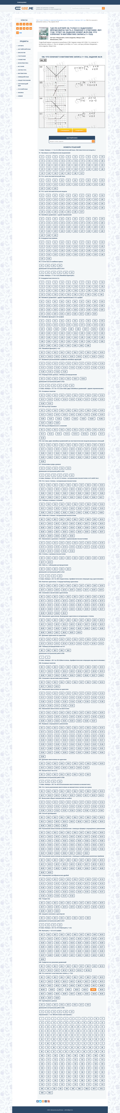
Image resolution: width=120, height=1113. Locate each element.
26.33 (71, 632)
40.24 (72, 868)
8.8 (88, 301)
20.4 (61, 519)
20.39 (49, 536)
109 (102, 1055)
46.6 (75, 977)
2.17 (82, 184)
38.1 (42, 817)
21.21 (49, 551)
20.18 (94, 523)
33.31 (57, 740)
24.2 (48, 585)
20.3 (55, 519)
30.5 (68, 682)
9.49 (42, 341)
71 (66, 1043)
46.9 (94, 977)
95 (78, 1051)
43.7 (81, 918)
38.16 (79, 821)
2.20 (102, 184)
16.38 (42, 461)
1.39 (95, 169)
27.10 (101, 639)
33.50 (64, 748)
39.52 (79, 853)
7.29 (95, 290)
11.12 (49, 367)
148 (95, 1072)
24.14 (64, 590)
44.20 (42, 943)
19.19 (101, 508)
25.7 (81, 596)
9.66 (88, 345)
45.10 (101, 966)
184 (67, 1088)
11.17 (86, 367)
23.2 (48, 569)
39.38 (42, 849)
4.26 (75, 227)
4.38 (88, 231)
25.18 (94, 601)
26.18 (94, 624)
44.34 (79, 947)
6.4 (60, 265)
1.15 (68, 161)
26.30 (49, 632)
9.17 (82, 325)
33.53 (86, 748)
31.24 (72, 701)
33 (102, 1027)
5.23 (55, 250)
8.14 (62, 305)
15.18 (42, 438)
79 (48, 1047)
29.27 (93, 675)
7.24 (62, 290)
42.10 (101, 903)
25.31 (57, 609)
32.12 (49, 716)
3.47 (81, 212)
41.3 (55, 879)
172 (55, 1084)
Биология (21, 52)
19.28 (101, 512)
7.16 (75, 286)
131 (48, 1068)
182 (54, 1088)
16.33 (72, 457)
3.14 (62, 199)
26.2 (48, 620)
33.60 (72, 752)
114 (69, 1060)
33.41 (64, 744)
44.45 (94, 951)
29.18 (94, 671)
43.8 (88, 918)
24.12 (49, 590)
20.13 (57, 523)
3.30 (102, 203)
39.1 (42, 832)
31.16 (79, 697)
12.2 (48, 378)
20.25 (79, 527)
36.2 (48, 791)
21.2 (48, 543)
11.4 (61, 363)
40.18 (94, 864)
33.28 (101, 736)
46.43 (86, 994)
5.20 (102, 246)
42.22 (57, 911)
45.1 (42, 966)
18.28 (101, 493)
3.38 (88, 208)
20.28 (101, 527)
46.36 (101, 989)
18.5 (68, 485)
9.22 (49, 329)
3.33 (55, 208)
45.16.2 (88, 970)
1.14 (62, 161)
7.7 (82, 282)
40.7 (81, 860)
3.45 (68, 212)
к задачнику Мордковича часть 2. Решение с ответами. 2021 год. (68, 20)
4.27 (82, 227)
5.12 (48, 246)
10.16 (79, 356)
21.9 (94, 543)
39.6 (75, 832)
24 (48, 1027)
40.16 (79, 864)
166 (82, 1080)
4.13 (55, 223)
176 (82, 1084)
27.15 (71, 643)
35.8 (88, 774)
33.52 (79, 748)
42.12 (49, 907)
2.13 (55, 184)
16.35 (86, 457)
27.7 (81, 639)
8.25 (68, 310)
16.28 (101, 453)
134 (69, 1068)
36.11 (42, 795)
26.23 (64, 628)
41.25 (79, 887)
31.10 (101, 693)
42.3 (55, 903)
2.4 (62, 180)
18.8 (88, 485)
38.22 (57, 825)
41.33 (72, 891)
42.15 (72, 907)
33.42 (72, 744)
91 (54, 1051)
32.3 (55, 712)
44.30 (49, 947)
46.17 (86, 981)
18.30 (49, 497)
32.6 (75, 712)
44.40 (57, 951)
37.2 (48, 802)
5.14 (62, 246)
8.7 (82, 301)
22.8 (88, 558)
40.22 (57, 868)
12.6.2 (83, 378)
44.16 (79, 938)
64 (90, 1039)
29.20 (42, 675)
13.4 (61, 395)
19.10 (101, 504)
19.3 (55, 504)
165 (75, 1080)
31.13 (57, 697)
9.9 (95, 321)
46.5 (68, 977)
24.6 (75, 585)
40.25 (79, 868)
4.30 (102, 227)
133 (62, 1068)
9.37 (95, 333)
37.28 (101, 810)
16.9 (94, 445)
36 (54, 1031)
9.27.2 (94, 329)
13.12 (49, 399)
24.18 (93, 590)
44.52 (79, 955)
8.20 (102, 305)
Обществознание (24, 80)
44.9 (94, 934)
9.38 (102, 333)
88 (102, 1047)
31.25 (79, 701)
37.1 (42, 802)
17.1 (42, 468)
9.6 (75, 321)
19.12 (49, 508)
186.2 (87, 1088)
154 (69, 1076)
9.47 (95, 337)
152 (55, 1076)
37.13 (57, 806)
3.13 (55, 199)
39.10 (101, 832)
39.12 (49, 836)
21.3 (55, 543)
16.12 (49, 449)
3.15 (68, 199)
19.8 (88, 504)
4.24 (62, 227)
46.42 (79, 994)
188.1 (42, 1093)
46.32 (68, 989)
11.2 (48, 363)
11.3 (55, 363)
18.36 (93, 497)
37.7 (81, 802)
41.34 (79, 891)
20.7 (81, 519)
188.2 (49, 1093)
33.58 (57, 752)
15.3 (55, 430)
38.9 (94, 817)
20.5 (68, 519)
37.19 (101, 806)
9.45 (82, 337)
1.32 (48, 169)
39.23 (64, 841)
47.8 (88, 1005)
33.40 (57, 744)
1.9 (95, 157)
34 (41, 1031)
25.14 (64, 601)
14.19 (101, 414)
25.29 (42, 609)
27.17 (86, 643)
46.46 (42, 998)
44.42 (72, 951)
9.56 (88, 341)
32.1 (42, 712)
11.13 (57, 367)
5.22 (48, 250)
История (21, 66)
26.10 (101, 620)
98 (96, 1051)
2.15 (68, 184)
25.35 (86, 609)
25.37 (101, 609)
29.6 (75, 667)
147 (89, 1072)
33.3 (55, 728)
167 (89, 1080)
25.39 (49, 613)
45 (41, 1035)
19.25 (79, 512)
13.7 (81, 395)
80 (54, 1047)
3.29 (95, 203)
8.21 (42, 310)
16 (66, 1023)
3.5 (68, 195)
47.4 (61, 1005)
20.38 (42, 536)
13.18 (94, 399)
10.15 (71, 356)
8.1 (42, 301)
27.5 (68, 639)
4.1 (42, 219)
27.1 (42, 639)
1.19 (95, 161)
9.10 (102, 321)
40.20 (42, 868)
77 (102, 1043)
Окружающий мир (23, 84)
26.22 (57, 628)
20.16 (79, 523)
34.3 (55, 763)
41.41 (64, 896)
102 (55, 1055)
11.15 (72, 367)
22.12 (49, 562)
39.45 (94, 849)
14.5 (68, 410)
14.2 (48, 410)
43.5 (68, 918)
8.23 (55, 310)
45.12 (49, 970)
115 (75, 1060)
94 (72, 1051)
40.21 (49, 868)
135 (75, 1068)
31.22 (57, 701)
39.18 (94, 836)
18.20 (42, 493)
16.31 (57, 457)
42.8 (88, 903)
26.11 (42, 624)
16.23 (64, 453)
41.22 (57, 887)
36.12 (49, 795)
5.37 (82, 254)
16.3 (55, 445)
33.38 (42, 744)
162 (55, 1080)
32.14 (64, 716)
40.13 (57, 864)
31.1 (42, 693)
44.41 (64, 951)
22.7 (81, 558)
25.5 (68, 596)
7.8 (88, 282)
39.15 (72, 836)
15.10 (101, 430)
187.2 (101, 1088)
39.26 (86, 841)
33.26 (86, 736)
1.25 (68, 165)
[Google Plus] (48, 1101)
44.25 (79, 943)
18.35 (86, 497)
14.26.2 (101, 418)
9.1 (42, 321)
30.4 (61, 682)
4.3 (55, 219)
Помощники (21, 2)
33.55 (101, 748)
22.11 (42, 562)
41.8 (88, 879)
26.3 (55, 620)
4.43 (55, 235)
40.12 (49, 864)
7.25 (68, 290)
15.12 (50, 434)
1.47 (81, 173)
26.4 (61, 620)
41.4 (61, 879)
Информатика (23, 63)
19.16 (79, 508)
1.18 (88, 161)
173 (62, 1084)
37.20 (42, 810)
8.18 (88, 305)
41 (84, 1031)
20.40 (57, 536)
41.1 (42, 879)
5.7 (82, 242)
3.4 (62, 195)
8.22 (48, 310)
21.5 (68, 543)
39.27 (94, 841)
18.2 (48, 485)
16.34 (79, 457)
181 (48, 1088)
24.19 (101, 590)
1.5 (68, 157)
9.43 (68, 337)
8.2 (48, 301)
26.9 (94, 620)
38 (66, 1031)
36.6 (75, 791)
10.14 (64, 356)
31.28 (101, 701)
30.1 (42, 682)
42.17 (86, 907)
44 (102, 1031)
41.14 (64, 883)
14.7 (81, 410)
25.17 (86, 601)
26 (60, 1027)
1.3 (55, 157)
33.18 (94, 732)
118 (95, 1060)
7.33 (55, 294)
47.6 (75, 1005)
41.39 (49, 896)
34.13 (57, 767)
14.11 (42, 414)
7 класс (41, 20)
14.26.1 (91, 418)
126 (82, 1064)
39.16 (79, 836)
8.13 (55, 305)
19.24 (71, 512)
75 (90, 1043)
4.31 (42, 231)
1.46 (75, 173)
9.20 (102, 325)
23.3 (55, 569)
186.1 (79, 1088)
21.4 (61, 543)
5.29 (95, 250)
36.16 (79, 795)
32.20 (42, 721)
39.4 (61, 832)
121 (48, 1064)
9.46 (88, 337)
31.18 (94, 697)
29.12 (49, 671)
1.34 (62, 169)
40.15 (72, 864)
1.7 (82, 157)
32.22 (57, 721)
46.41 (72, 994)
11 (17, 33)
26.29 (42, 632)
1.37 (82, 169)
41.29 (42, 891)
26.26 (86, 628)
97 (90, 1051)
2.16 (75, 184)
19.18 (94, 508)
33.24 (72, 736)
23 (41, 1027)
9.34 (75, 333)
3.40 (102, 208)
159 (102, 1076)
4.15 (68, 223)
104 (69, 1055)
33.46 (101, 744)
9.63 (68, 345)
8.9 (95, 301)
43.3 (55, 918)
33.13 (57, 732)
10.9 (94, 352)
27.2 (48, 639)
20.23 (64, 527)
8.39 (94, 314)
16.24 (72, 453)
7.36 (75, 294)
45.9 (94, 966)
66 (102, 1039)
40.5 (68, 860)
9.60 (48, 345)
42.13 (57, 907)
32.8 (88, 712)
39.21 (49, 841)
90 (48, 1051)
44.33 (72, 947)
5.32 (48, 254)
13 (48, 1023)
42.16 (79, 907)
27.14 (64, 643)
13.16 (79, 399)
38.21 (49, 825)
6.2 (48, 265)
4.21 (42, 227)
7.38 (88, 294)
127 (89, 1064)
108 (95, 1055)
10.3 (55, 352)
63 (84, 1039)
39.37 (101, 845)
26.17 (86, 624)
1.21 (42, 165)
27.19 (101, 643)
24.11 (42, 590)
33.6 (75, 728)
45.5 (68, 966)
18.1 (42, 485)
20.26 (86, 527)
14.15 (72, 414)
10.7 (81, 352)
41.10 (101, 879)
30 (84, 1027)
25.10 (101, 596)
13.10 (101, 395)
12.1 (42, 378)
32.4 (61, 712)
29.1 (42, 667)
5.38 (88, 254)
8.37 (81, 314)
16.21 (49, 453)
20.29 (42, 532)
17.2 (48, 468)
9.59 (42, 345)
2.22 (48, 188)
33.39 (49, 744)
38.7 (81, 817)
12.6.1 (75, 378)
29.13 (57, 671)
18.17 (86, 489)
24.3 (55, 585)
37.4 (61, 802)
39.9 (94, 832)
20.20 (42, 527)
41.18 (94, 883)
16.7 (81, 445)
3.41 (42, 212)
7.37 (81, 294)
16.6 (75, 445)
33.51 (72, 748)
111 (48, 1060)
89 (41, 1051)
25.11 (42, 601)
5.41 (42, 258)
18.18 (94, 489)
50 (72, 1035)
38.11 (42, 821)
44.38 (42, 951)
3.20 (102, 199)
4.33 (55, 231)
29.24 (71, 675)
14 (54, 1023)
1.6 (75, 157)
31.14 (64, 697)
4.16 (75, 223)
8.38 (88, 314)
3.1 (42, 195)
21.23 (64, 551)
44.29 (42, 947)
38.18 (94, 821)
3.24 (62, 203)
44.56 (42, 959)
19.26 (86, 512)
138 (95, 1068)
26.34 (79, 632)
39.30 (49, 845)
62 (78, 1039)
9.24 (63, 329)
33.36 (94, 740)
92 (60, 1051)
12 (41, 1023)
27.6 (75, 639)
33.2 (48, 728)
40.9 (94, 860)
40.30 (49, 872)
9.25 (71, 329)
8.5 (68, 301)
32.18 (94, 716)
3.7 (82, 195)
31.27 (94, 701)
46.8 (88, 977)
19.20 (42, 512)
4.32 (48, 231)
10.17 (86, 356)
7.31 (42, 294)
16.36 (94, 457)
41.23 (64, 887)
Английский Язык (24, 49)
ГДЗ (37, 20)
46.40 (64, 994)
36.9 (94, 791)
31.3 (55, 693)
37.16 (79, 806)
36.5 (68, 791)
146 (82, 1072)
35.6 (75, 774)
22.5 (68, 558)
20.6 (75, 519)
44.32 (64, 947)
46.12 (49, 981)
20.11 (42, 523)
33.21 (49, 736)
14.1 (42, 410)
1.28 (88, 165)
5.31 (42, 254)
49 (66, 1035)
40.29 (42, 872)
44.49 (57, 955)
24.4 (61, 585)
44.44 (86, 951)
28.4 (61, 650)
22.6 (75, 558)
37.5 (68, 802)
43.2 (48, 918)
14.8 (88, 410)
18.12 (49, 489)
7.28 (88, 290)
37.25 (79, 810)
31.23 (64, 701)
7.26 (75, 290)
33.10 (101, 728)
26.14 (64, 624)
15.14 (66, 434)
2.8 (88, 180)
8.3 (55, 301)
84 (78, 1047)
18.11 (42, 489)
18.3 (55, 485)
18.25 (79, 493)
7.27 (82, 290)
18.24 (72, 493)
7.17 (82, 286)
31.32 (64, 705)
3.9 (95, 195)
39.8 (88, 832)
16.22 (57, 453)
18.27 (94, 493)
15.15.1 (75, 434)
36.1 (42, 791)
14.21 (50, 418)
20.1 (42, 519)
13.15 (72, 399)
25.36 (94, 609)
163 (62, 1080)
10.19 (101, 356)
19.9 (94, 504)
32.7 (81, 712)
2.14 (62, 184)
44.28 (101, 943)
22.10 (101, 558)
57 (48, 1039)
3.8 (88, 195)
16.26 (86, 453)
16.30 (49, 457)
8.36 (75, 314)
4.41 (42, 235)
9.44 (75, 337)
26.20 (42, 628)
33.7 (81, 728)
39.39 (49, 849)
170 (42, 1084)
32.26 (86, 721)
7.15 (68, 286)
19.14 (64, 508)
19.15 (72, 508)
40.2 (48, 860)
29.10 (101, 667)
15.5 (68, 430)
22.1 (42, 558)
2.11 (42, 184)
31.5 (68, 693)
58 (54, 1039)
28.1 (42, 650)
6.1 (42, 265)
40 (78, 1031)
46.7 (81, 977)
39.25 (79, 841)
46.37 (42, 994)
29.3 (55, 667)
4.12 (48, 223)
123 (62, 1064)
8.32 (48, 314)
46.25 (79, 985)
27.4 (61, 639)
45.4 (61, 966)
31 (90, 1027)
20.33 (72, 532)
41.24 (72, 887)
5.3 (55, 242)
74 (84, 1043)
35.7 (81, 774)
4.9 (95, 219)
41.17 (86, 883)
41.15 (72, 883)
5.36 (75, 254)
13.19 (101, 399)
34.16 (79, 767)
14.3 (55, 410)
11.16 (79, 367)
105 (75, 1055)
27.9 (94, 639)
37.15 (72, 806)
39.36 (94, 845)
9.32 (62, 333)
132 (55, 1068)
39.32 (64, 845)
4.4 (62, 219)
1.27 (82, 165)
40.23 (64, 868)
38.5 (68, 817)
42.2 (48, 903)
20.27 (94, 527)
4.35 (68, 231)
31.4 (61, 693)
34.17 (86, 767)
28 (72, 1027)
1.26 (75, 165)
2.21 (42, 188)
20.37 (101, 532)
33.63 (94, 752)
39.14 (64, 836)
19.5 (68, 504)
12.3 (55, 378)
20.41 (64, 536)
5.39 (95, 254)
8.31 (42, 314)
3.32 (48, 208)
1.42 (48, 173)
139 (102, 1068)
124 (69, 1064)
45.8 (88, 966)
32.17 (86, 716)
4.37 (82, 231)
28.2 (48, 650)
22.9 (94, 558)
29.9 (94, 667)
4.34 (62, 231)
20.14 (64, 523)
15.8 (88, 430)
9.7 (82, 321)
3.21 (42, 203)
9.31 (55, 333)
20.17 (86, 523)
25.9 (94, 596)
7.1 (42, 282)
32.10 (101, 712)
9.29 (42, 333)
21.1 (42, 543)
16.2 (48, 445)
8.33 (55, 314)
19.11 (42, 508)
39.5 (68, 832)
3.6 (75, 195)
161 (48, 1080)
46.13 (57, 981)
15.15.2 (84, 434)
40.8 (88, 860)
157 (89, 1076)
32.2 (48, 712)
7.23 (55, 290)
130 (42, 1068)
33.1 (42, 728)
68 (48, 1043)
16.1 (42, 445)
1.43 (55, 173)
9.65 (81, 345)
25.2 (48, 596)
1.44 (61, 173)
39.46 (101, 849)
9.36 (88, 333)
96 (84, 1051)
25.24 (72, 605)
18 (78, 1023)
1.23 (55, 165)
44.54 (94, 955)
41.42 (71, 896)
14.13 (57, 414)
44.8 (88, 934)
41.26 (86, 887)
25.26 (86, 605)
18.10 (101, 485)
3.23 (55, 203)
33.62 (86, 752)
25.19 (101, 601)
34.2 (48, 763)
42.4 (61, 903)
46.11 (42, 981)
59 (60, 1039)
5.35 (68, 254)
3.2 (48, 195)
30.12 (49, 686)
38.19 (101, 821)
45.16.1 (79, 970)
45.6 (75, 966)
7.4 (62, 282)
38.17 (86, 821)
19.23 (64, 512)
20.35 (86, 532)
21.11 (42, 547)
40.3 (55, 860)
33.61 (79, 752)
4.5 (68, 219)
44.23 (64, 943)
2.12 (48, 184)
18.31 (57, 497)
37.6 (75, 802)
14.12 (49, 414)
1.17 (82, 161)
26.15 (72, 624)
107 (89, 1055)
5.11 (42, 246)
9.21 (42, 329)
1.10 (102, 157)
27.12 (49, 643)
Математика (22, 73)
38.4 (61, 817)
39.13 (57, 836)
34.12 (49, 767)
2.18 (88, 184)
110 (42, 1060)
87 (96, 1047)
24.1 (42, 585)
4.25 (68, 227)
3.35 (68, 208)
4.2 (48, 219)
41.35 (86, 891)
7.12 (48, 286)
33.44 (86, 744)
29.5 (68, 667)
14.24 (75, 418)
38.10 (101, 817)
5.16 (75, 246)
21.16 (79, 547)
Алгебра (21, 46)
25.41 (64, 613)
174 (69, 1084)
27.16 (79, 643)
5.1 (42, 242)
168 (95, 1080)
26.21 (49, 628)
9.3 (55, 321)
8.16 (75, 305)
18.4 (61, 485)
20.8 (88, 519)
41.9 (94, 879)
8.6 (75, 301)
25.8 (88, 596)
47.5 (68, 1005)
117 (89, 1060)
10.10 (101, 352)
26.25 (79, 628)
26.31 (57, 632)
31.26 (86, 701)
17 (72, 1023)
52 (84, 1035)
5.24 (62, 250)
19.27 (93, 512)
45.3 (55, 966)
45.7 (81, 966)
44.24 (72, 943)
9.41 (55, 337)
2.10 (102, 180)
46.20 (42, 985)
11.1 (42, 363)
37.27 (93, 810)
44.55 (101, 955)
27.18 (93, 643)
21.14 (64, 547)
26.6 (75, 620)
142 (55, 1072)
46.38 (49, 994)
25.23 (64, 605)
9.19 (95, 325)
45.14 (64, 970)
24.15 (71, 590)
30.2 (48, 682)
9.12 (48, 325)
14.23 (66, 418)
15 (60, 1023)
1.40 (102, 169)
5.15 (68, 246)
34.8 (88, 763)
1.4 (62, 157)
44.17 (86, 938)
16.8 (88, 445)
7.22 (48, 290)
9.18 (88, 325)
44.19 (101, 938)
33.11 (42, 732)
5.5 (68, 242)
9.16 (75, 325)
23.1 (42, 569)
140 (42, 1072)
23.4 (61, 569)
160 (42, 1080)
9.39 (42, 337)
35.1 (42, 774)
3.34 (62, 208)
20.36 (94, 532)
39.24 (72, 841)
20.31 (57, 532)
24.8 (88, 585)
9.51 (55, 341)
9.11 (42, 325)
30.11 (42, 686)
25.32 (64, 609)
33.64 (101, 752)
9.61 (55, 345)
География (22, 56)
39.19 (101, 836)
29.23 (64, 675)
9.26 (78, 329)
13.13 (57, 399)
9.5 (68, 321)
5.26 (75, 250)
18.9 (94, 485)
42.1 (42, 903)
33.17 (86, 732)
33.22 (57, 736)
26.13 (57, 624)
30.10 (101, 682)
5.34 (62, 254)
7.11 (42, 286)
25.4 (61, 596)
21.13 (57, 547)
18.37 (101, 497)
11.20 (42, 371)
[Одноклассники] (43, 1101)
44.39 (49, 951)
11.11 (42, 367)
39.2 (48, 832)
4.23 (55, 227)
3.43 (55, 212)
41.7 (81, 879)
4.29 (95, 227)
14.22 (58, 418)
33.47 (42, 748)
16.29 (42, 457)
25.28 (101, 605)
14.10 (101, 410)
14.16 (79, 414)
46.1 (42, 977)
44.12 (49, 938)
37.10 (101, 802)
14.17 (86, 414)
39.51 (71, 853)
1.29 (95, 165)
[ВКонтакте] (37, 1101)
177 (89, 1084)
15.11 (42, 434)
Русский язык (23, 89)
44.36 (94, 947)
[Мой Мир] (46, 1101)
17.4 (61, 468)
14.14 (64, 414)
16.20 (42, 453)
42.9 (94, 903)
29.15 (72, 671)
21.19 (101, 547)
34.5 (68, 763)
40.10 (101, 860)
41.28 (101, 887)
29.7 (81, 667)
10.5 (68, 352)
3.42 (48, 212)
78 (41, 1047)
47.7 (81, 1005)
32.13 (57, 716)
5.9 (95, 242)
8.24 (62, 310)
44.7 (81, 934)
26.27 (94, 628)
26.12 (49, 624)
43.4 (61, 918)
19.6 (75, 504)
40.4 (61, 860)
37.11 (42, 806)
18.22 (57, 493)
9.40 (48, 337)
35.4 (61, 774)
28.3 (55, 650)
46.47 (49, 998)
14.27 (42, 423)
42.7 (81, 903)
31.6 (75, 693)
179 (102, 1084)
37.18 (94, 806)
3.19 (95, 199)
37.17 (86, 806)
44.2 (48, 934)
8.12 (48, 305)
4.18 (88, 223)
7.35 (68, 294)
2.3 (55, 180)
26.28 (101, 628)
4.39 (95, 231)
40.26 (86, 868)
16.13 (57, 449)
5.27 (82, 250)
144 (69, 1072)
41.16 (79, 883)
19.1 (42, 504)
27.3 (55, 639)
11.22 (57, 371)
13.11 (42, 399)
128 (95, 1064)
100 (42, 1055)
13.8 (88, 395)
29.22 (57, 675)
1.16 (75, 161)
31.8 (88, 693)
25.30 (49, 609)
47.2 (48, 1005)
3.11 (42, 199)
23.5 (68, 569)
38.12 (49, 821)
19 (84, 1023)
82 (66, 1047)
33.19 (101, 732)
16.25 (79, 453)
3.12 (48, 199)
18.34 (79, 497)
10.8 (88, 352)
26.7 (81, 620)
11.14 (64, 367)
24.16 (79, 590)
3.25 (68, 203)
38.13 (57, 821)
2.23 (55, 188)
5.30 (102, 250)
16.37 (101, 457)
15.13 (58, 434)
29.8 (88, 667)
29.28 (101, 675)
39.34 (79, 845)
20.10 (101, 519)
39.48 (49, 853)
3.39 (95, 208)
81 (60, 1047)
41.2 (48, 879)
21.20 (42, 551)
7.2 (48, 282)
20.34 (79, 532)
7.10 (102, 282)
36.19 (101, 795)
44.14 (64, 938)
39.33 (72, 845)
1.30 (102, 165)
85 (84, 1047)
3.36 (75, 208)
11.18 (94, 367)
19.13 (57, 508)
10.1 (42, 352)
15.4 (61, 430)
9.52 (62, 341)
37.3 (55, 802)
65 (96, 1039)
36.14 (64, 795)
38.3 (55, 817)
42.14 (64, 907)
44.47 (42, 955)
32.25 (79, 721)
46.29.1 (43, 989)
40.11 (42, 864)
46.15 (72, 981)
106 (82, 1055)
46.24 (72, 985)
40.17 (86, 864)
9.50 (48, 341)
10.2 (48, 352)
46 (48, 1035)
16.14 (64, 449)
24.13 (57, 590)
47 (54, 1035)
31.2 (48, 693)
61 (72, 1039)
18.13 (57, 489)
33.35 (86, 740)
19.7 (81, 504)
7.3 (55, 282)
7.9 (95, 282)
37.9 (94, 802)
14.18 (94, 414)
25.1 (42, 596)
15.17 (101, 434)
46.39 (57, 994)
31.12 (49, 697)
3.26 (75, 203)
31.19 (101, 697)
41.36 (94, 891)
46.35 (93, 989)
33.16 (79, 732)
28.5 (68, 650)
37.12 (49, 806)
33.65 (42, 756)
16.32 (64, 457)
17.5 (68, 468)
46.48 (57, 998)
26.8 (88, 620)
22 (102, 1023)
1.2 (48, 157)
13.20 (42, 403)
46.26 (86, 985)
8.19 (95, 305)
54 (96, 1035)
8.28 (88, 310)
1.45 (68, 173)
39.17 (86, 836)
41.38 (42, 896)
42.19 (101, 907)
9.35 (82, 333)
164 (69, 1080)
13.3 (55, 395)
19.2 (48, 504)
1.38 (88, 169)
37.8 (88, 802)
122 (55, 1064)
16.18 (94, 449)
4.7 (82, 219)
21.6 (75, 543)
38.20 (42, 825)
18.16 (79, 489)
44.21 (49, 943)
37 (60, 1031)
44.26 (86, 943)
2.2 (48, 180)
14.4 (61, 410)
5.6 (75, 242)
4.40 (102, 231)
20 (90, 1023)
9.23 (56, 329)
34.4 (61, 763)
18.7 (81, 485)
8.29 (95, 310)
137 (89, 1068)
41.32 (64, 891)
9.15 (68, 325)
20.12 (49, 523)
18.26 (86, 493)
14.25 (83, 418)
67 (41, 1043)
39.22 (57, 841)
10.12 (49, 356)
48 (60, 1035)
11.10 (101, 363)
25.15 (72, 601)
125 (75, 1064)
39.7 (81, 832)
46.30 (51, 989)
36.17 (86, 795)
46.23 (64, 985)
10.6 (75, 352)
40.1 (42, 860)
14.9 (94, 410)
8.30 (102, 310)
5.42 (48, 258)
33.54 (94, 748)
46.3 (55, 977)
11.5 (68, 363)
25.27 (94, 605)
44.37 (101, 947)
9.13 (55, 325)
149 (102, 1072)
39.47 (42, 853)
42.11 (42, 907)
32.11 (42, 716)
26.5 (68, 620)
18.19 (101, 489)
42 (90, 1031)
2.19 (95, 184)
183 (60, 1088)
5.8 (88, 242)
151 (48, 1076)
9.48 (102, 337)
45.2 (48, 966)
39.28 (101, 841)
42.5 (68, 903)
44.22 (57, 943)
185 (73, 1088)
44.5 (68, 934)
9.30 (48, 333)
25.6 (75, 596)
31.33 (71, 705)
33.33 (72, 740)
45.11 (42, 970)
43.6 (75, 918)
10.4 (61, 352)
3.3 (55, 195)
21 (96, 1023)
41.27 (94, 887)
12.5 (68, 378)
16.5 (68, 445)
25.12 (49, 601)
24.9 (94, 585)
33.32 (64, 740)
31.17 (86, 697)
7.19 (95, 286)
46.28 (101, 985)
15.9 (94, 430)
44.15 (72, 938)
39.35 (86, 845)
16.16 (79, 449)
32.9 (94, 712)
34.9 (94, 763)
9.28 (102, 329)
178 (95, 1084)
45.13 (57, 970)
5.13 (55, 246)
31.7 (81, 693)
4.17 (82, 223)
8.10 (102, 301)
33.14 (64, 732)
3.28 (88, 203)
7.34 (61, 294)
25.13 (57, 601)
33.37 (101, 740)
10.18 (93, 356)
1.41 (42, 173)
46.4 (61, 977)
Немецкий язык (23, 77)
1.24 (62, 165)
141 (48, 1072)
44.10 (101, 934)
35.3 (55, 774)
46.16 (79, 981)
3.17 (82, 199)
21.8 (88, 543)
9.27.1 (86, 329)
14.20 (42, 418)
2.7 (82, 180)
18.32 (64, 497)
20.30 (49, 532)
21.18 (94, 547)
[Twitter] (40, 1101)
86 (90, 1047)
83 (72, 1047)
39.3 (55, 832)
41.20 (42, 887)
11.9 (94, 363)
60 (66, 1039)
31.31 (57, 705)
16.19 (101, 449)
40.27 (94, 868)
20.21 (49, 527)
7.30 (102, 290)
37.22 (57, 810)
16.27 (94, 453)
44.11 (42, 938)
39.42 (72, 849)
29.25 (79, 675)
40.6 (75, 860)
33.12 (49, 732)
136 (82, 1068)
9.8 (88, 321)
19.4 (61, 504)
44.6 (75, 934)
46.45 (101, 994)
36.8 (88, 791)
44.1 (42, 934)
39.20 (42, 841)
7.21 (42, 290)
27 (66, 1027)
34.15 (71, 767)
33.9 (94, 728)
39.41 (64, 849)
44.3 (55, 934)
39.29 (42, 845)
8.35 (68, 314)
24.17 (86, 590)
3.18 (88, 199)
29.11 (42, 671)
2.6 (75, 180)
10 (31, 28)
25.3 (55, 596)
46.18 (94, 981)
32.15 (72, 716)
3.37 (82, 208)
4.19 (95, 223)
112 (55, 1060)
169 (102, 1080)
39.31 (57, 845)
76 (96, 1043)
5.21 (42, 250)
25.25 (79, 605)
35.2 (48, 774)
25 (54, 1027)
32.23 (64, 721)
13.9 (94, 395)
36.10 (101, 791)
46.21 (49, 985)
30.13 (57, 686)
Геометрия (22, 59)
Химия (20, 96)
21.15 (72, 547)
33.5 (68, 728)
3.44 (61, 212)
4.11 (42, 223)
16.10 (101, 445)
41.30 (49, 891)
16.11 (42, 449)
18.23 (64, 493)
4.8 (88, 219)
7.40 (101, 294)
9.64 (75, 345)
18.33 (71, 497)
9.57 (95, 341)
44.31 (57, 947)
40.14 (64, 864)
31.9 (94, 693)
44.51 (72, 955)
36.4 (61, 791)
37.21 (49, 810)
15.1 (42, 430)
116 (82, 1060)
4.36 (75, 231)
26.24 (72, 628)
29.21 (49, 675)
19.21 (49, 512)
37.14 (64, 806)
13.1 (42, 395)
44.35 (86, 947)
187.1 (94, 1088)
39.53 (86, 853)
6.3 (54, 265)
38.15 (72, 821)
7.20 (102, 286)
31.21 (49, 701)
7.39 (94, 294)
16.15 (72, 449)
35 (48, 1031)
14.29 (57, 423)
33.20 (42, 736)
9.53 (68, 341)
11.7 (81, 363)
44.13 (57, 938)
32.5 (68, 712)
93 (66, 1051)
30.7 (81, 682)
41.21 (49, 887)
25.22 (57, 605)
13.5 (68, 395)
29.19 (101, 671)
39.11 (42, 836)
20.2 (48, 519)
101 (48, 1055)
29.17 (86, 671)
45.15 (71, 970)
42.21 (49, 911)
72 (72, 1043)
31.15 (72, 697)
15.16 (93, 434)
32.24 (71, 721)
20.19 (101, 523)
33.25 (79, 736)
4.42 (48, 235)
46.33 (76, 989)
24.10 (101, 585)
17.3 (55, 468)
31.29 (42, 705)
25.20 (42, 605)
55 (102, 1035)
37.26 (86, 810)
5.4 (62, 242)
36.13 (57, 795)
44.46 (101, 951)
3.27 (82, 203)
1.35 (68, 169)
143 (62, 1072)
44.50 (64, 955)
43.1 (42, 918)
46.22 (57, 985)
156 (82, 1076)
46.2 (48, 977)
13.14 (64, 399)
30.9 (94, 682)
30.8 (88, 682)
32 (96, 1027)
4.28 (88, 227)
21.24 (71, 551)
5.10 (102, 242)
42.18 (94, 907)
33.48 (49, 748)
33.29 (42, 740)
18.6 (75, 485)
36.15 (71, 795)
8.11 (42, 305)
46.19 (101, 981)
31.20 (42, 701)
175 (75, 1084)
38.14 (64, 821)
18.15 (72, 489)
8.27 (82, 310)
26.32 (64, 632)
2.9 (95, 180)
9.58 (102, 341)
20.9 (94, 519)
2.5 (68, 180)
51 (78, 1035)
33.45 (94, 744)
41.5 (68, 879)
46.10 (101, 977)
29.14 (64, 671)
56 (41, 1039)
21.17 (86, 547)
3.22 (48, 203)
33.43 (79, 744)
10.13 (57, 356)
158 (95, 1076)
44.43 (79, 951)
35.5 (68, 774)
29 (78, 1027)
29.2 (48, 667)
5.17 (82, 246)
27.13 (57, 643)
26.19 (101, 624)
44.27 (94, 943)
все (21, 33)
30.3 (55, 682)
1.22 (48, 165)
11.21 (49, 371)
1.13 (55, 161)
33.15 (72, 732)
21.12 (49, 547)
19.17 (86, 508)
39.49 (57, 853)
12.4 (61, 378)
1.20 (102, 161)
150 (42, 1076)
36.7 (81, 791)
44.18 (94, 938)
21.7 (81, 543)
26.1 (42, 620)
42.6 (75, 903)
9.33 (68, 333)
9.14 (62, 325)
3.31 (42, 208)
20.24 (72, 527)
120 (42, 1064)
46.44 (94, 994)
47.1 (42, 1005)
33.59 (64, 752)
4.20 (102, 223)
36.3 (55, 791)
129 (102, 1064)
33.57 (49, 752)
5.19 (95, 246)
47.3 (55, 1005)
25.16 (79, 601)
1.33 (55, 169)
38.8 (88, 817)
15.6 (75, 430)
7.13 (55, 286)
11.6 (75, 363)
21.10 (101, 543)
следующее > (79, 130)
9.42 (62, 337)
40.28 (101, 868)
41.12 (49, 883)
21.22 (57, 551)
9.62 (61, 345)
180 (42, 1088)
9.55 (82, 341)
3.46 (75, 212)
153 (62, 1076)
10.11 (42, 356)
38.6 (75, 817)
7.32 (48, 294)
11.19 (101, 367)
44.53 (86, 955)
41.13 (57, 883)
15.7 (81, 430)
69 (54, 1043)
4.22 (48, 227)
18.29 (42, 497)
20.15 (72, 523)
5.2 (48, 242)
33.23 (64, 736)
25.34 (79, 609)
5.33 (55, 254)
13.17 (86, 399)
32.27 (93, 721)
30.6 (75, 682)
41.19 (101, 883)
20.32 (64, 532)
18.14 (64, 489)
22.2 (48, 558)
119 (102, 1060)
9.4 (62, 321)
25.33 (72, 609)
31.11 (42, 697)
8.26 (75, 310)
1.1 (42, 157)
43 (96, 1031)
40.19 (101, 864)
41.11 (42, 883)
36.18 (93, 795)
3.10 (102, 195)
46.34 (85, 989)
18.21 (49, 493)
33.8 (88, 728)
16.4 (61, 445)
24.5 (68, 585)
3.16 (75, 199)
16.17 (86, 449)
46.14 (64, 981)
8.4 (62, 301)
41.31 (57, 891)
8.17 (82, 305)
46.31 (60, 989)
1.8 (88, 157)
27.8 (88, 639)
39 (72, 1031)
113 (62, 1060)
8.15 (68, 305)
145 (75, 1072)
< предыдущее (64, 130)
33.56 (42, 752)
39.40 (57, 849)
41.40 (57, 896)
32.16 (79, 716)
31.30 (49, 705)
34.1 (42, 763)
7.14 (62, 286)
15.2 (48, 430)
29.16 (79, 671)
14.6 (75, 410)
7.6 (75, 282)
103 (62, 1055)
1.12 (48, 161)
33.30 (49, 740)
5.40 (102, 254)
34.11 (42, 767)
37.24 (71, 810)
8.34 (61, 314)
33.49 (57, 748)
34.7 (81, 763)
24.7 (81, 585)
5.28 (88, 250)
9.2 (48, 321)
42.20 (42, 911)
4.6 (75, 219)
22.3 (55, 558)
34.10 (101, 763)
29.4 (61, 667)
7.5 (68, 282)
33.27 (94, 736)
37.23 (64, 810)
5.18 (88, 246)
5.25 (68, 250)
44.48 (49, 955)
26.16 (79, 624)
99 (102, 1051)
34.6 (75, 763)
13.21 (49, 403)
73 (78, 1043)
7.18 (88, 286)
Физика (21, 92)
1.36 (75, 169)
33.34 (79, 740)
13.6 (75, 395)
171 (48, 1084)
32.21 (49, 721)
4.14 (62, 223)
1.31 (42, 169)
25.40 (57, 613)
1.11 (42, 161)
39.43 (79, 849)
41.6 (75, 879)
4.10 (102, 219)
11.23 (64, 371)
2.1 (42, 180)
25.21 (49, 605)
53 (90, 1035)
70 (60, 1043)
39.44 (86, 849)
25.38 (42, 613)
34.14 (64, 767)
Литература (22, 70)
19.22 (57, 512)
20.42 (71, 536)
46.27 (94, 985)
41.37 (101, 891)
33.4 (61, 728)
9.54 (75, 341)
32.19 (101, 716)
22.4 (61, 558)
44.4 (61, 934)
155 (75, 1076)
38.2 (48, 817)
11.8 (88, 363)
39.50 (64, 853)
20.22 (57, 527)
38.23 (64, 825)
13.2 (48, 395)
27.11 (42, 643)
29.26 (86, 675)
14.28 (49, 423)
